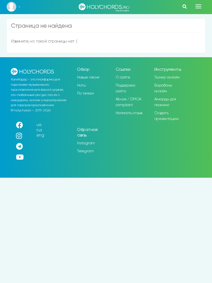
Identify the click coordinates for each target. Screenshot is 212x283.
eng (40, 135)
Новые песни (88, 77)
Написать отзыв (129, 113)
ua (38, 125)
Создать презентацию (166, 116)
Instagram (86, 143)
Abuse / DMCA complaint (128, 102)
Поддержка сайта (125, 88)
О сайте (123, 77)
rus (39, 130)
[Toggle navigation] (198, 6)
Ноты (81, 85)
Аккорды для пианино (165, 102)
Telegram (85, 151)
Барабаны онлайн (163, 88)
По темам (85, 93)
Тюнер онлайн (167, 77)
